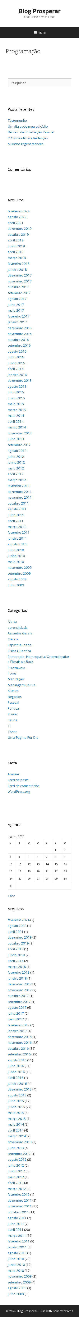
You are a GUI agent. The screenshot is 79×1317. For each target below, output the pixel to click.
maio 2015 (16, 404)
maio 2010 (16, 562)
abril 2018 (15, 252)
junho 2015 (16, 398)
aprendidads (17, 627)
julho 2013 (16, 439)
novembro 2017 (20, 281)
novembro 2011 (20, 497)
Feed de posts (18, 780)
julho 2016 (16, 357)
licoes (12, 673)
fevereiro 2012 (19, 485)
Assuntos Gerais (20, 633)
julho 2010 (16, 550)
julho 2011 (16, 515)
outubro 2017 (18, 287)
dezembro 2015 (20, 380)
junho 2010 (16, 556)
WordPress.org (19, 791)
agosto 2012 (17, 450)
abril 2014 (15, 421)
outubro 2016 (18, 339)
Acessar (13, 774)
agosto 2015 (17, 386)
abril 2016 (15, 369)
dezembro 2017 (20, 275)
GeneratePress (63, 1311)
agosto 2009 (17, 579)
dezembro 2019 (20, 228)
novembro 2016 (20, 334)
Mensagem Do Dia (21, 685)
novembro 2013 (20, 433)
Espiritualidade (19, 645)
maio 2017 (16, 310)
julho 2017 (16, 304)
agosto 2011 (17, 509)
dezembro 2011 (20, 491)
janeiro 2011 (17, 538)
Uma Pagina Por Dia (23, 737)
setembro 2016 (19, 345)
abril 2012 (15, 474)
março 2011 (17, 526)
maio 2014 (16, 415)
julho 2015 (16, 392)
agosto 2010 (17, 544)
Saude (12, 720)
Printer (13, 714)
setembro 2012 (19, 445)
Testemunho (17, 120)
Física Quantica (19, 651)
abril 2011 (15, 521)
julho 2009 (16, 585)
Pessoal (13, 702)
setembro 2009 (19, 573)
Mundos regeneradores (25, 144)
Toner (12, 731)
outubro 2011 (18, 503)
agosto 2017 (17, 298)
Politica (13, 708)
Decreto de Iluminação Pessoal (31, 132)
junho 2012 (16, 462)
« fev (11, 896)
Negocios (15, 696)
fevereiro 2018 (19, 263)
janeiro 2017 (17, 322)
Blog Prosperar (40, 11)
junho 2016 (16, 363)
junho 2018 (16, 246)
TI (9, 726)
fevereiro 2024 (19, 211)
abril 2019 (15, 240)
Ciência (13, 639)
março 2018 (17, 258)
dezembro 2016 (20, 328)
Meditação (16, 679)
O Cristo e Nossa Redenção (28, 138)
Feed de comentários (23, 786)
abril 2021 (15, 223)
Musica (13, 690)
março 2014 (17, 427)
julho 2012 (16, 456)
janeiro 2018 (17, 269)
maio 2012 (16, 468)
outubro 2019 (18, 234)
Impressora (16, 667)
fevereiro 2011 (19, 532)
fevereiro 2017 (19, 316)
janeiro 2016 (17, 375)
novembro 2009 (20, 567)
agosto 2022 (17, 217)
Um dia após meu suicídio (28, 126)
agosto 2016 (17, 351)
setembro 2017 (19, 293)
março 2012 (17, 480)
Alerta (12, 621)
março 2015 (17, 410)
